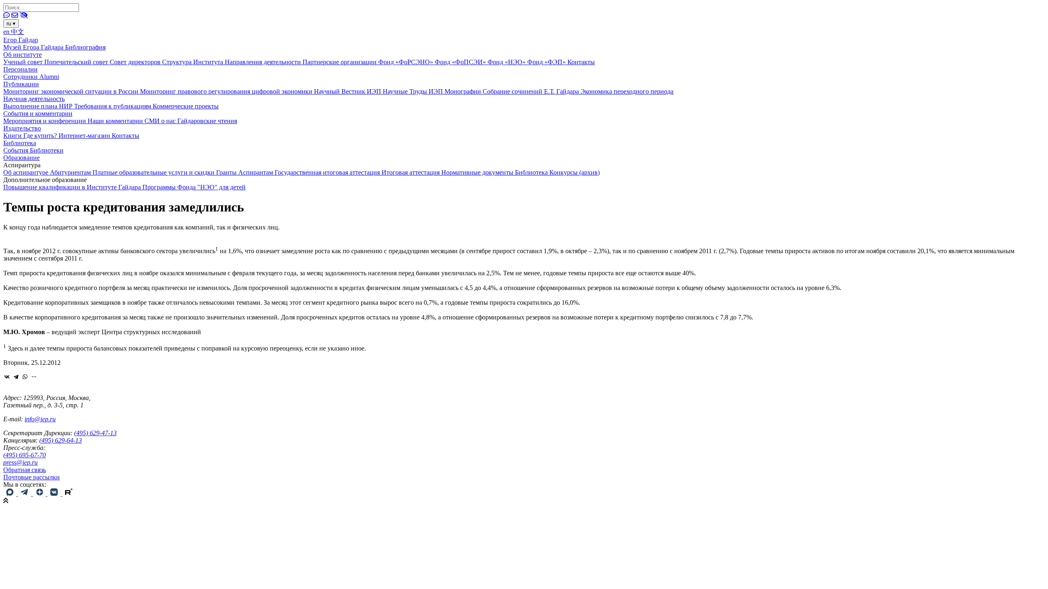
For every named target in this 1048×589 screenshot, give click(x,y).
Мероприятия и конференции (45, 120)
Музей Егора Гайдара (34, 47)
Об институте (22, 54)
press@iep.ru (20, 462)
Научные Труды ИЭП (414, 91)
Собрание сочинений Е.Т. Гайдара (531, 91)
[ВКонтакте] (7, 376)
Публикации (21, 84)
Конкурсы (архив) (574, 172)
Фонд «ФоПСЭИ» (461, 61)
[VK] (54, 493)
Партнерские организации (340, 61)
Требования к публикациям (113, 106)
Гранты (227, 172)
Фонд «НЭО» (507, 61)
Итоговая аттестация (411, 172)
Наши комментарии (116, 120)
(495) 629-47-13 (95, 432)
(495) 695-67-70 (24, 455)
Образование (21, 157)
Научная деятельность (34, 98)
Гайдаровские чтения (207, 120)
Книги (13, 135)
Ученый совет (23, 61)
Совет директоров (136, 61)
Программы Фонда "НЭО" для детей (194, 187)
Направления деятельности (264, 61)
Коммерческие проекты (186, 106)
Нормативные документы (478, 172)
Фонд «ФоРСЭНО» (406, 61)
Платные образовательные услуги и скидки (154, 172)
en (7, 31)
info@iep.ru (40, 419)
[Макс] (10, 493)
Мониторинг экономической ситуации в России (71, 91)
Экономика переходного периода (626, 91)
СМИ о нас (161, 120)
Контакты (581, 61)
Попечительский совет (77, 61)
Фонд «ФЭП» (547, 61)
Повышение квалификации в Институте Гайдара (72, 187)
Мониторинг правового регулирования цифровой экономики (227, 91)
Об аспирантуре (26, 172)
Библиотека (19, 142)
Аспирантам (256, 172)
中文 (17, 31)
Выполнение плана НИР (38, 106)
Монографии (464, 91)
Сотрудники (21, 76)
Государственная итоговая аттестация (328, 172)
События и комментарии (37, 113)
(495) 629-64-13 (60, 440)
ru (11, 23)
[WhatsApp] (25, 376)
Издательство (22, 128)
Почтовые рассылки (31, 477)
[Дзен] (40, 493)
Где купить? (41, 135)
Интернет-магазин (85, 135)
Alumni (49, 76)
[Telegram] (16, 376)
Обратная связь (24, 469)
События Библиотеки (33, 150)
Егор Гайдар (20, 39)
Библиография (85, 47)
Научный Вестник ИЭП (348, 91)
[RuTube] (68, 493)
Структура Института (193, 61)
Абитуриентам (71, 172)
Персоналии (20, 69)
